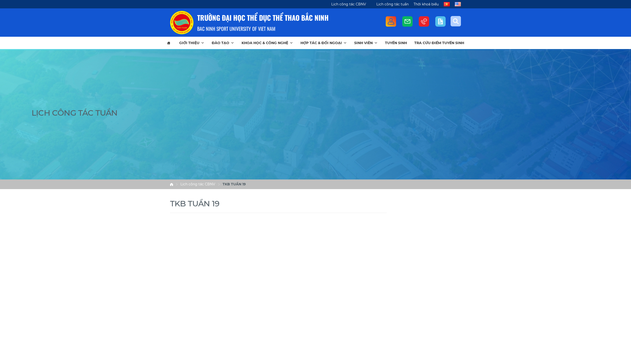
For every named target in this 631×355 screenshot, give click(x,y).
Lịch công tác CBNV (348, 4)
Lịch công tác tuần (392, 4)
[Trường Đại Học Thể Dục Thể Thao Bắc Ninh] (181, 22)
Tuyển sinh (396, 43)
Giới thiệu (189, 43)
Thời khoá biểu (426, 4)
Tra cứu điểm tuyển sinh (439, 43)
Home (171, 184)
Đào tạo (220, 43)
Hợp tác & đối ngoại (321, 43)
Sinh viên (363, 43)
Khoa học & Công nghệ (265, 43)
